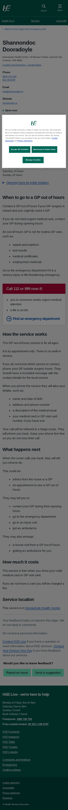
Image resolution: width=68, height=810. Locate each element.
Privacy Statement (25, 141)
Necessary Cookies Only (44, 149)
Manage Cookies (33, 160)
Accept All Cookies (19, 149)
